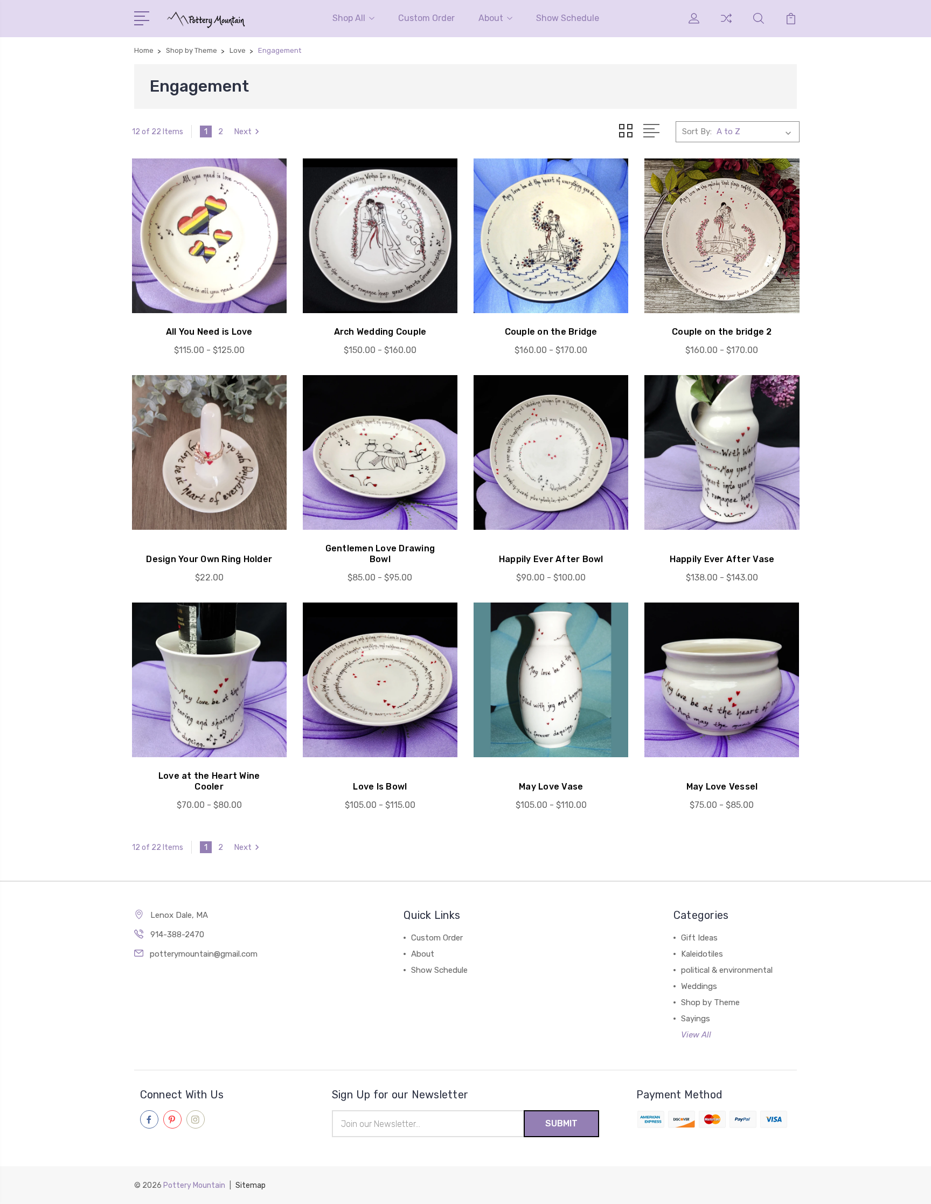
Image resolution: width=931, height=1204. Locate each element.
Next (243, 131)
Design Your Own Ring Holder (209, 559)
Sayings (695, 1018)
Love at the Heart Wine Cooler (209, 781)
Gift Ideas (699, 938)
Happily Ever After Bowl (551, 559)
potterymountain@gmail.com (204, 954)
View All (696, 1035)
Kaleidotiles (702, 954)
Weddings (699, 986)
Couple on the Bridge (551, 332)
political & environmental (727, 970)
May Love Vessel (722, 786)
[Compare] (726, 24)
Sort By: (697, 131)
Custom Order (426, 18)
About (490, 18)
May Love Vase (551, 786)
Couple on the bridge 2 (722, 332)
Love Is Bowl (380, 786)
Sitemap (250, 1185)
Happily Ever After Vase (722, 559)
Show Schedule (567, 18)
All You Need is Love (209, 332)
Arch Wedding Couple (380, 332)
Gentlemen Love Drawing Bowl (380, 553)
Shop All (348, 18)
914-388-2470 (177, 934)
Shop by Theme (710, 1002)
